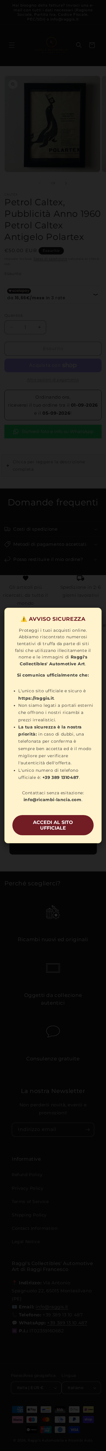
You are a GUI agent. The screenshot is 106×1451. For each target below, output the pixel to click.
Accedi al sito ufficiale (53, 825)
